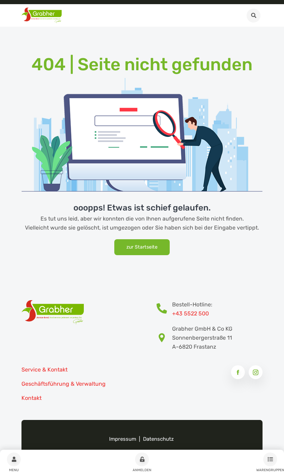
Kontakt (31, 398)
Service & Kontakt (44, 369)
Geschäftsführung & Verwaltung (63, 383)
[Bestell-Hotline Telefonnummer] (164, 309)
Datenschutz (158, 439)
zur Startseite (142, 247)
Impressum (122, 439)
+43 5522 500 (190, 313)
